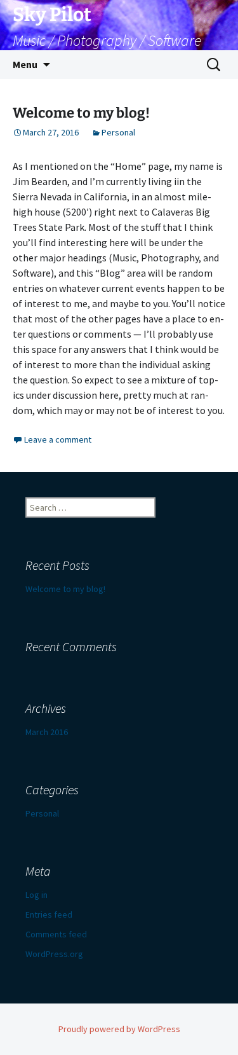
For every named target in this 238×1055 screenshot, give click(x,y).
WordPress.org (54, 954)
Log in (36, 894)
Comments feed (56, 934)
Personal (118, 132)
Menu (25, 64)
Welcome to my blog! (81, 112)
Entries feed (48, 914)
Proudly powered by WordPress (119, 1029)
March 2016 (46, 732)
